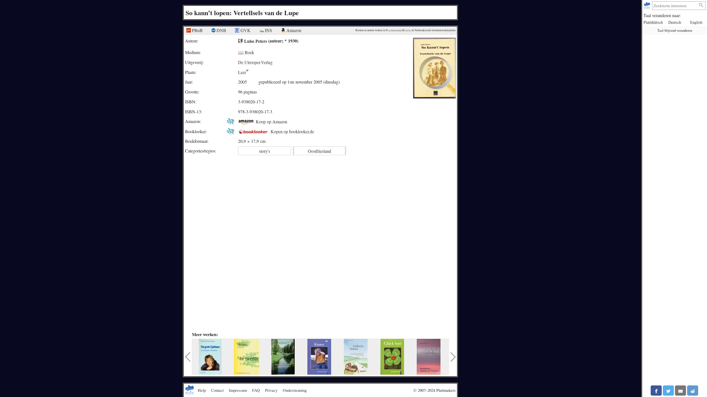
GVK (244, 30)
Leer (242, 72)
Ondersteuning (295, 390)
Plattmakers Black (398, 30)
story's (264, 151)
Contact (217, 390)
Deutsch (674, 22)
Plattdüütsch (653, 22)
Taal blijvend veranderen (674, 30)
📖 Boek (246, 52)
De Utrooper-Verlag (255, 62)
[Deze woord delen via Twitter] (668, 390)
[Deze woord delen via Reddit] (692, 390)
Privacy (271, 390)
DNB (220, 30)
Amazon (293, 30)
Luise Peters (255, 40)
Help (202, 390)
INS (268, 30)
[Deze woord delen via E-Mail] (680, 390)
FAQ (256, 390)
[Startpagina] (647, 5)
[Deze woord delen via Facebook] (656, 390)
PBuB (197, 30)
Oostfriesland (319, 151)
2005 (242, 82)
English (696, 22)
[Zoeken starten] (701, 5)
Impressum (238, 390)
